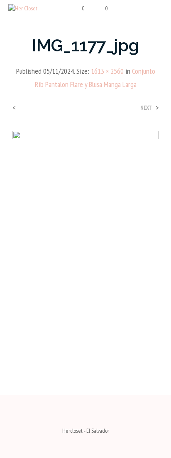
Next (146, 108)
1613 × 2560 (107, 71)
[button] (78, 9)
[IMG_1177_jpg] (85, 245)
